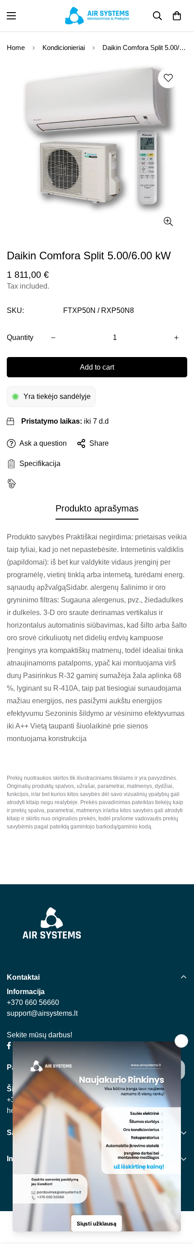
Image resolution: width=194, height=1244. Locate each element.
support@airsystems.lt (42, 1013)
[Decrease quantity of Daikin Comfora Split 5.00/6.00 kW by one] (53, 338)
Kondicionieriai (63, 47)
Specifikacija (38, 463)
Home (16, 47)
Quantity (20, 337)
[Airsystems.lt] (97, 16)
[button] (176, 15)
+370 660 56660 (33, 1002)
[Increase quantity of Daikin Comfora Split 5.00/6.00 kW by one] (176, 338)
